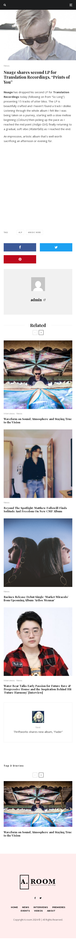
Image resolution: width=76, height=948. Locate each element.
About (51, 910)
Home (14, 907)
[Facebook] (35, 898)
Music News (35, 232)
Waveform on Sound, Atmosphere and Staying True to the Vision (38, 420)
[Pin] (20, 259)
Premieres (58, 907)
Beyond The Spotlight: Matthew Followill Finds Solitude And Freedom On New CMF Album (35, 509)
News (6, 65)
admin (36, 299)
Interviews (9, 413)
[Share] (20, 247)
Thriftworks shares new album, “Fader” (38, 729)
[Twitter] (40, 898)
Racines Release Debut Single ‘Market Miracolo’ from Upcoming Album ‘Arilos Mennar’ (36, 598)
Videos (38, 910)
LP (21, 232)
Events (25, 910)
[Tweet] (56, 247)
